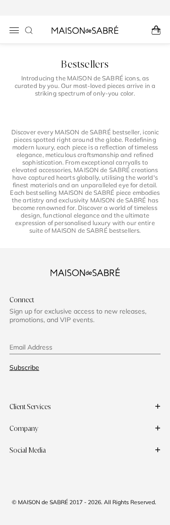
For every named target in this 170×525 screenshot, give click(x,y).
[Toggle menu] (14, 30)
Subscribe (24, 367)
